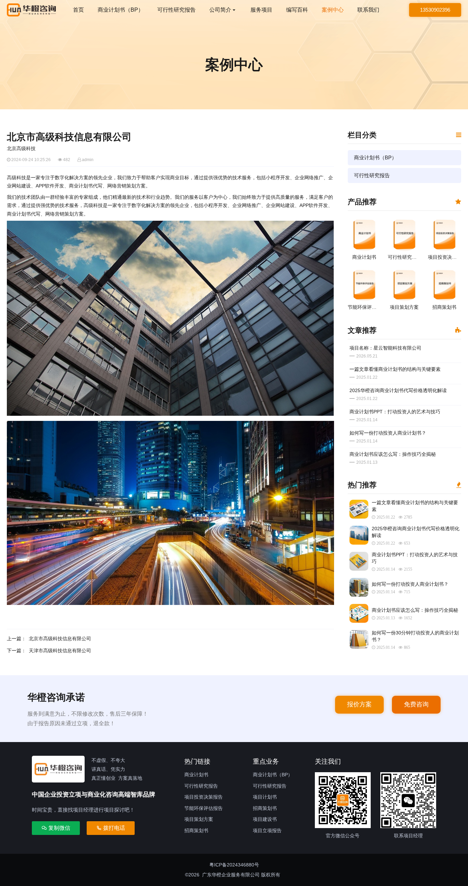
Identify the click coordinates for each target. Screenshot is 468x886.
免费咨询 (416, 704)
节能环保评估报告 (203, 808)
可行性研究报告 (176, 10)
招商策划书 (196, 830)
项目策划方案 (198, 819)
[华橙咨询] (31, 9)
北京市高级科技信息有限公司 (60, 638)
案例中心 (333, 10)
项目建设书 (265, 819)
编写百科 (297, 10)
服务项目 (261, 10)
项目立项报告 (267, 830)
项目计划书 (265, 797)
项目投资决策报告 (203, 797)
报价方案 (359, 704)
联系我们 (368, 10)
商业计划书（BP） (121, 10)
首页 (78, 10)
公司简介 (220, 10)
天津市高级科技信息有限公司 (60, 650)
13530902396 (435, 10)
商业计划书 (196, 774)
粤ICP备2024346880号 (234, 864)
